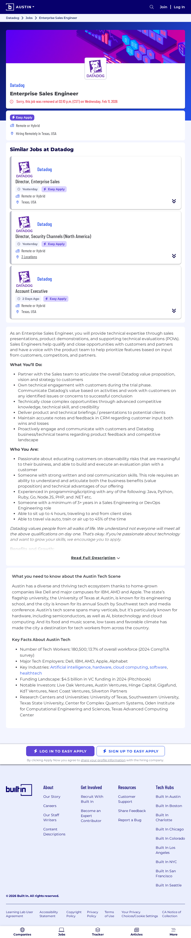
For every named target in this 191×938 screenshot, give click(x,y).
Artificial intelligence (70, 667)
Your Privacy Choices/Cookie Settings (140, 914)
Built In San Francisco (166, 873)
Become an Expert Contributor (91, 816)
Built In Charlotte (164, 817)
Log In (179, 7)
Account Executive (31, 291)
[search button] (151, 7)
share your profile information (103, 760)
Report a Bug (130, 820)
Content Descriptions (54, 831)
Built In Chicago (170, 829)
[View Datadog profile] (95, 46)
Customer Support (127, 799)
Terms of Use (109, 914)
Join (163, 7)
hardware (102, 667)
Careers (49, 806)
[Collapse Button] (174, 201)
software (158, 667)
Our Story (51, 796)
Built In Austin (168, 796)
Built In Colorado (170, 838)
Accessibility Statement (49, 914)
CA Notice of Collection (171, 914)
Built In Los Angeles (165, 850)
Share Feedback (132, 811)
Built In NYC (166, 862)
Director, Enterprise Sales (37, 181)
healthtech (31, 673)
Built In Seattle (169, 885)
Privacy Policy (92, 914)
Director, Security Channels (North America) (53, 236)
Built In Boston (169, 806)
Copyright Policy (74, 914)
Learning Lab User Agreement (19, 914)
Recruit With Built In (92, 799)
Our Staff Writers (51, 817)
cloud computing (130, 667)
